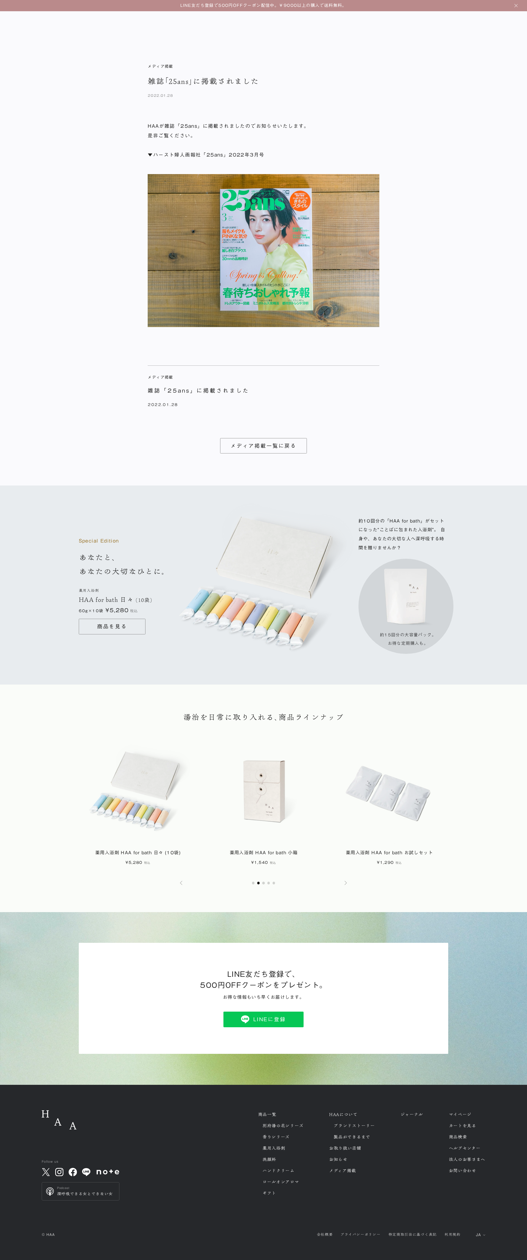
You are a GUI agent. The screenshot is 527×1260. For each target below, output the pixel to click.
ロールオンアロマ (280, 1182)
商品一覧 (267, 1114)
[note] (108, 1172)
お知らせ (338, 1159)
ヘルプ (465, 1148)
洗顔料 (269, 1159)
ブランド (354, 1125)
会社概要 (325, 1235)
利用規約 (452, 1235)
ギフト (269, 1193)
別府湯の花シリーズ (282, 1125)
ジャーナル (411, 1114)
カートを (462, 1125)
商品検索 (458, 1137)
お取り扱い (345, 1148)
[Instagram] (59, 1172)
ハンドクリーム (278, 1170)
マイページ (460, 1114)
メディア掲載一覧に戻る (263, 445)
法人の (467, 1159)
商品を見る (112, 626)
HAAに (343, 1114)
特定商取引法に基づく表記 (412, 1235)
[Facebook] (72, 1172)
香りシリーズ (276, 1137)
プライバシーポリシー (360, 1235)
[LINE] (86, 1172)
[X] (45, 1172)
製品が (351, 1137)
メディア (342, 1170)
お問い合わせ (462, 1170)
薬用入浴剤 (273, 1148)
